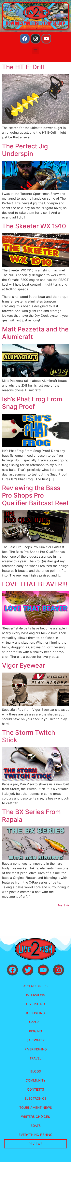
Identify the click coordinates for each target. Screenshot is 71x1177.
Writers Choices (35, 1117)
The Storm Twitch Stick (28, 736)
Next (63, 905)
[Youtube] (46, 38)
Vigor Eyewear (23, 665)
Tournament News (35, 1107)
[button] (35, 50)
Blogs (35, 1071)
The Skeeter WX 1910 (34, 226)
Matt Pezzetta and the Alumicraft (35, 333)
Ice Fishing (35, 1013)
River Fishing (35, 1049)
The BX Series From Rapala (31, 815)
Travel (35, 1058)
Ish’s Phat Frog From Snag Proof (32, 402)
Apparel (35, 1022)
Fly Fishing (35, 1004)
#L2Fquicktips (35, 986)
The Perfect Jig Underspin (25, 149)
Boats (36, 1126)
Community (36, 1080)
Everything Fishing (35, 1135)
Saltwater (35, 1040)
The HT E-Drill (23, 67)
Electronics (36, 1098)
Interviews (35, 995)
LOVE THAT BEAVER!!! (34, 584)
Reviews (35, 1144)
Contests (35, 1089)
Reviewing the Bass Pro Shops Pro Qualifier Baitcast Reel (35, 495)
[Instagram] (35, 38)
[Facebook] (25, 38)
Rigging (35, 1031)
